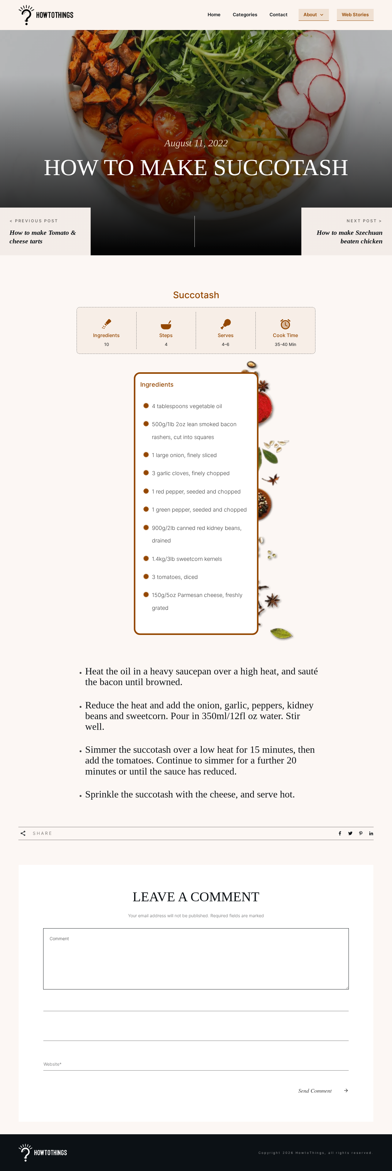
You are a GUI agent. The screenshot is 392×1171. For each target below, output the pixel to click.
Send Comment (315, 1090)
